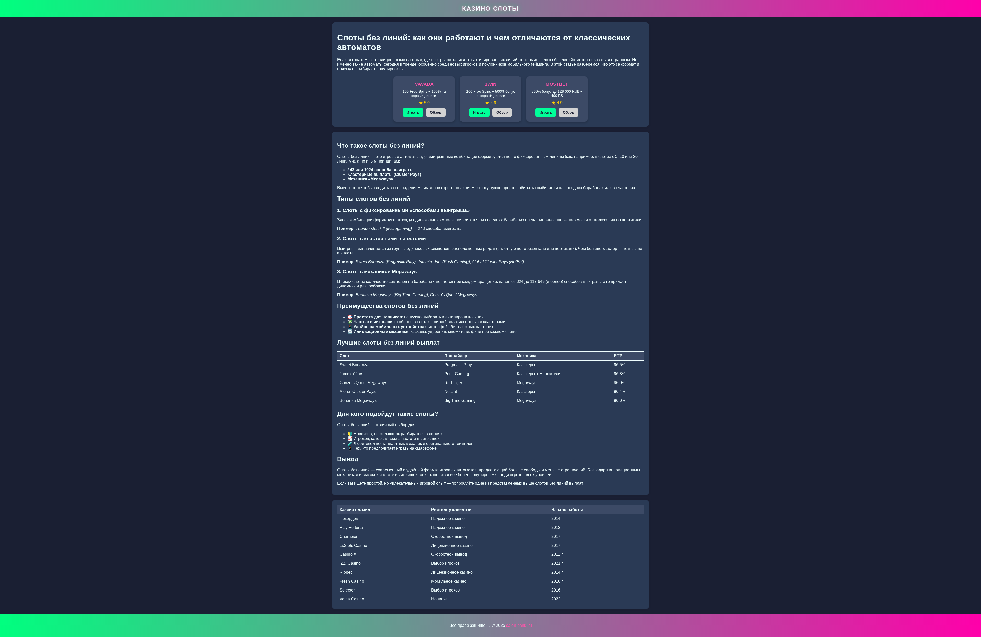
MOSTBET (557, 84)
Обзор (435, 112)
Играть (413, 112)
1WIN (490, 84)
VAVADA (424, 84)
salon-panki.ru (519, 625)
